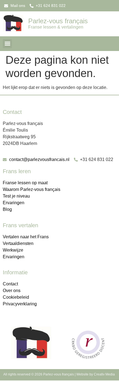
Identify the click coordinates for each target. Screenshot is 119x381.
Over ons (11, 290)
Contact (10, 284)
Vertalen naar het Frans (26, 236)
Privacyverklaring (20, 303)
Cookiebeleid (16, 297)
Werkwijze (13, 250)
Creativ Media (105, 374)
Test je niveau (16, 196)
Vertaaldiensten (18, 243)
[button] (7, 43)
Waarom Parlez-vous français (31, 189)
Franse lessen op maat (25, 182)
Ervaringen (13, 202)
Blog (7, 209)
